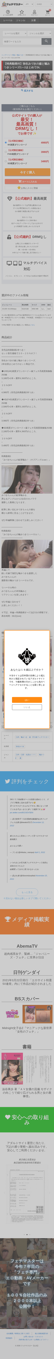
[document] (27, 679)
